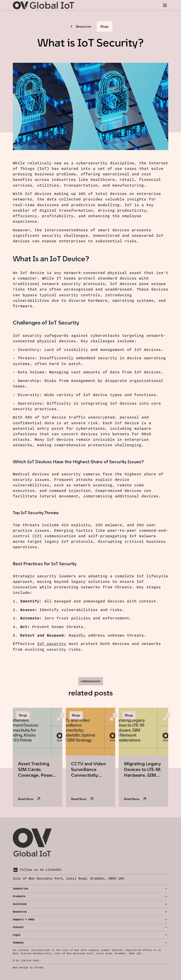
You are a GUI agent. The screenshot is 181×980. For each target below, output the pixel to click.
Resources (83, 26)
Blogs (104, 26)
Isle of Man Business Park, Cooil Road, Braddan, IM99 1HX (68, 878)
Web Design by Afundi (28, 967)
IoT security (51, 644)
